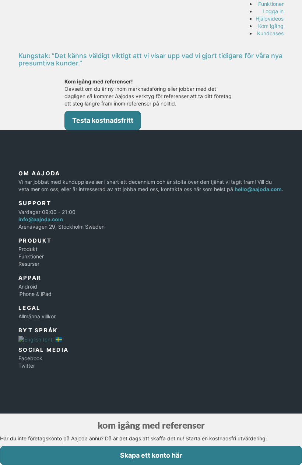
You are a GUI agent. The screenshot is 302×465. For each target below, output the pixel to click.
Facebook (30, 358)
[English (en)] (35, 339)
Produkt (28, 249)
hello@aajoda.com (258, 189)
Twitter (26, 365)
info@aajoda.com (40, 219)
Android (27, 286)
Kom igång (271, 26)
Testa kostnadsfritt (102, 120)
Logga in (273, 11)
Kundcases (270, 33)
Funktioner (271, 4)
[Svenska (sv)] (59, 339)
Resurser (28, 264)
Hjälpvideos (270, 18)
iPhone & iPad (35, 294)
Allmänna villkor (37, 316)
